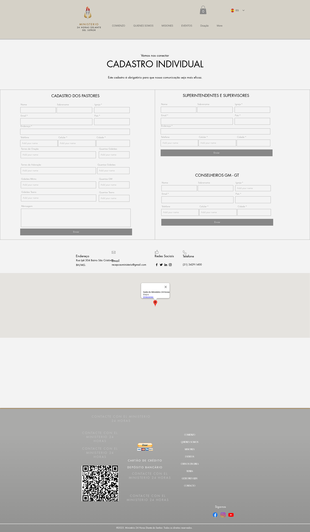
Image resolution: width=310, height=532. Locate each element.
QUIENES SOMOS (189, 442)
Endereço (25, 126)
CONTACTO (189, 486)
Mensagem (27, 206)
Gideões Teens (28, 192)
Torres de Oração (30, 149)
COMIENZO (189, 435)
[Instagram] (170, 265)
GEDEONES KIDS (189, 478)
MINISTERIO (89, 24)
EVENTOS (189, 457)
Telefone (25, 137)
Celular (62, 137)
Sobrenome (63, 104)
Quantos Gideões (108, 149)
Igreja (97, 104)
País (96, 116)
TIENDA (189, 471)
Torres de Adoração (31, 165)
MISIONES (190, 449)
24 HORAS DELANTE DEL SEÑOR (89, 29)
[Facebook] (215, 515)
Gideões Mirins (28, 179)
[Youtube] (231, 515)
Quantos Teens (106, 192)
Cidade (100, 137)
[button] (203, 10)
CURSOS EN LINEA (190, 464)
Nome (24, 104)
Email (23, 116)
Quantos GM (105, 179)
